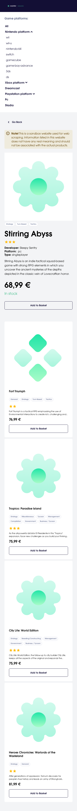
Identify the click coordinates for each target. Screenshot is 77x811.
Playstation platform (18, 94)
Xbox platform (14, 82)
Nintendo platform (17, 31)
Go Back (17, 122)
